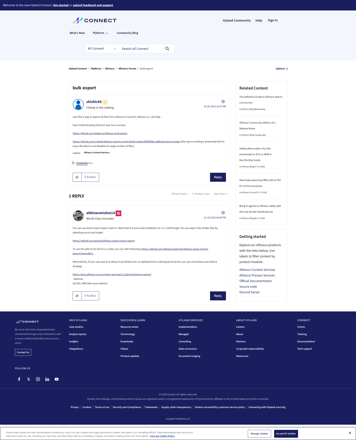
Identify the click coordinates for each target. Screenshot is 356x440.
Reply (218, 177)
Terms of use (102, 407)
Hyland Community (237, 20)
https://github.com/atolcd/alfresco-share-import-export (104, 241)
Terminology (128, 334)
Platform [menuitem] (98, 33)
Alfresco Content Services (96, 152)
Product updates (130, 356)
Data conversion (188, 349)
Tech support (304, 349)
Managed (184, 334)
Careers (240, 327)
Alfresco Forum (127, 69)
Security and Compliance (127, 407)
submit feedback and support (93, 5)
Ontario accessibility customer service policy (220, 407)
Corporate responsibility (250, 349)
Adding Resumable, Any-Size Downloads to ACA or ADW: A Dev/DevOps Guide (255, 154)
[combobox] (146, 48)
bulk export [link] (146, 69)
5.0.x (84, 163)
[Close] (350, 433)
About (239, 334)
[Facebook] (19, 379)
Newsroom (242, 356)
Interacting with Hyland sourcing (267, 407)
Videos (124, 349)
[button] (77, 177)
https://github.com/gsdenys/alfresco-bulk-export (100, 133)
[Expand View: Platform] (107, 33)
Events (301, 327)
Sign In (273, 20)
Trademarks (151, 407)
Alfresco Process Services (257, 275)
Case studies (76, 327)
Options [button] (280, 69)
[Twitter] (28, 379)
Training (302, 334)
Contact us (23, 352)
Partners (241, 341)
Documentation (306, 341)
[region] (178, 433)
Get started (61, 5)
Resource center (129, 327)
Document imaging (189, 356)
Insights (73, 341)
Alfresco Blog (248, 109)
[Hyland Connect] (94, 20)
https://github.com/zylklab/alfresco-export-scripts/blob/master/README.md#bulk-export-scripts (126, 142)
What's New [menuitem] (77, 33)
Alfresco (110, 69)
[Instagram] (38, 379)
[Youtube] (56, 379)
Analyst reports (77, 334)
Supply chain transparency (176, 407)
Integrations (76, 349)
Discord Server (249, 292)
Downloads (127, 341)
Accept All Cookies (286, 433)
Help (258, 20)
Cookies (86, 407)
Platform (96, 69)
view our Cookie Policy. (162, 436)
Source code (248, 286)
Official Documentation (255, 281)
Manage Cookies (259, 433)
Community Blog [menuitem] (127, 33)
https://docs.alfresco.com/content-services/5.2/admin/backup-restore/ (112, 274)
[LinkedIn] (47, 379)
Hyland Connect (78, 69)
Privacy (75, 407)
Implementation (188, 327)
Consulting (185, 341)
